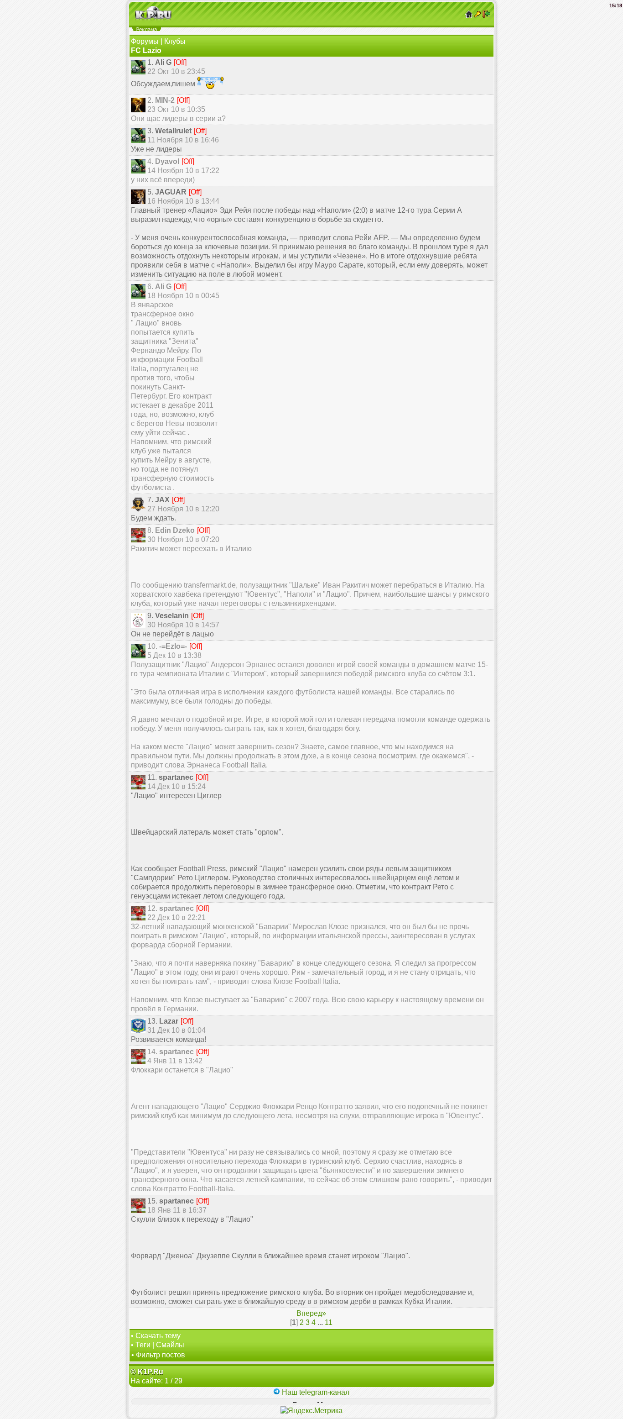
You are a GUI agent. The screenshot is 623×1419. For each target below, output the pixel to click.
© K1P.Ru (146, 1372)
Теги (143, 1345)
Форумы (145, 41)
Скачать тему (158, 1336)
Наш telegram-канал (314, 1392)
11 (328, 1322)
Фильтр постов (160, 1355)
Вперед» (311, 1313)
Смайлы (170, 1345)
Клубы (175, 41)
